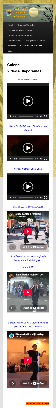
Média (10, 51)
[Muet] (41, 116)
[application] (28, 101)
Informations (12, 46)
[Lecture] (10, 116)
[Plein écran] (45, 116)
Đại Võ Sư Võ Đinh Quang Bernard (20, 35)
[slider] (26, 116)
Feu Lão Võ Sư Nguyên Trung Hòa (20, 30)
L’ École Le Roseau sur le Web (31, 46)
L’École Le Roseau (14, 40)
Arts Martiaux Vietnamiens (26, 25)
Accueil (10, 25)
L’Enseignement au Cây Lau (35, 40)
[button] (28, 101)
